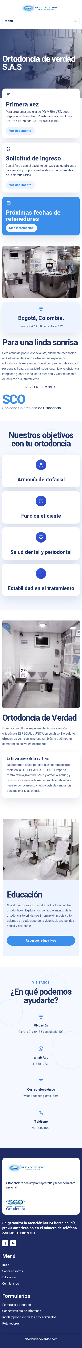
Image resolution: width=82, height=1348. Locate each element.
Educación (9, 1277)
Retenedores (11, 1323)
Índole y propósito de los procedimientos (29, 1317)
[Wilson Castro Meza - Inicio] (41, 8)
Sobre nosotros (12, 1271)
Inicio (5, 1265)
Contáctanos (10, 1284)
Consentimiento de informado (21, 1311)
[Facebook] (5, 1243)
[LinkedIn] (13, 1243)
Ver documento (20, 131)
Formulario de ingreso (16, 1305)
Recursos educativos (41, 940)
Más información (21, 228)
